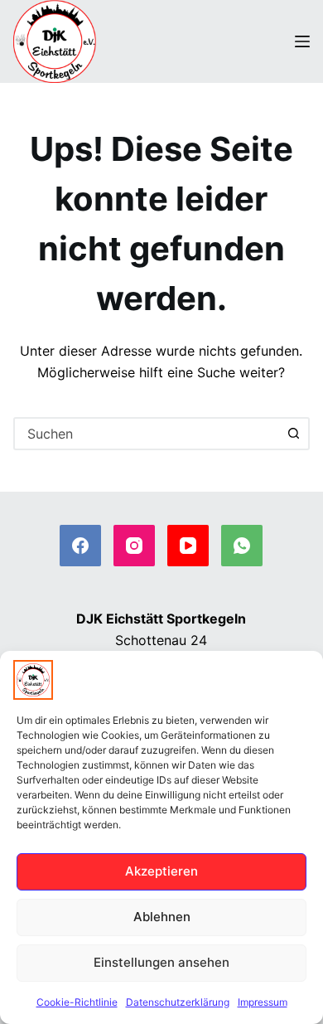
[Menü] (302, 41)
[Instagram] (134, 545)
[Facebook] (80, 545)
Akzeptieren (161, 871)
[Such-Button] (293, 434)
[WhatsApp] (242, 545)
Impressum (262, 1002)
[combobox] (147, 433)
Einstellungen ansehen (161, 962)
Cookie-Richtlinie (77, 1002)
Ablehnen (161, 917)
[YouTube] (188, 545)
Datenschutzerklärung (177, 1002)
